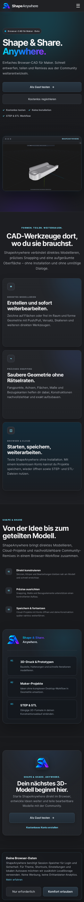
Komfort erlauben (60, 891)
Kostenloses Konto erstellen (42, 827)
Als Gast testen (42, 87)
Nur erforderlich (23, 891)
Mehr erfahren (14, 879)
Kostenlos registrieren (42, 99)
